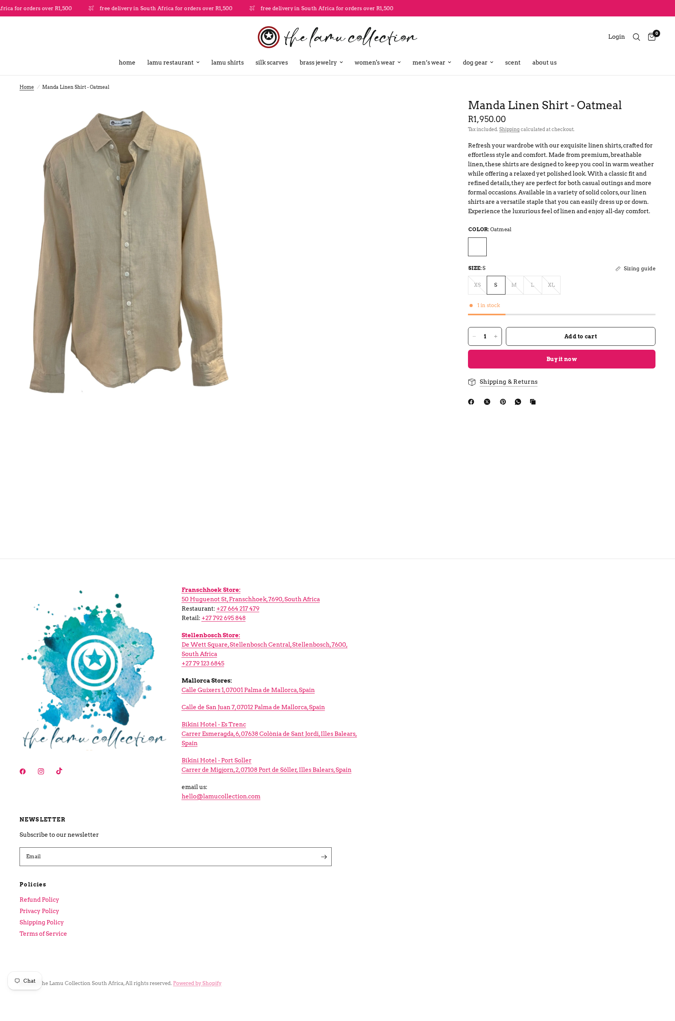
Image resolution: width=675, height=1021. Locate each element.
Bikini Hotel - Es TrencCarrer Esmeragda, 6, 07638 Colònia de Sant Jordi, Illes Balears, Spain (269, 734)
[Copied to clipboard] (534, 401)
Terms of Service (43, 933)
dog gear (475, 62)
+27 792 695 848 (224, 618)
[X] (488, 401)
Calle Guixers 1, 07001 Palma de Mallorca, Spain (248, 690)
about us (544, 62)
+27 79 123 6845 (203, 663)
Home (27, 87)
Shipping (509, 129)
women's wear (375, 62)
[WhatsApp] (519, 401)
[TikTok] (64, 771)
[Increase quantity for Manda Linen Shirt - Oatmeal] (496, 336)
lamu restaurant (170, 62)
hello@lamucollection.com (221, 796)
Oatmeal (477, 246)
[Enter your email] (324, 856)
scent (513, 62)
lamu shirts (227, 62)
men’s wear (428, 62)
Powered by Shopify (197, 983)
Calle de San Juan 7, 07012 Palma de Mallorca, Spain (253, 707)
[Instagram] (46, 771)
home (127, 62)
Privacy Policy (39, 911)
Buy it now (561, 359)
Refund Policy (39, 899)
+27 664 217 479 (237, 608)
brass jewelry (318, 62)
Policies (33, 884)
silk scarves (271, 62)
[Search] (636, 37)
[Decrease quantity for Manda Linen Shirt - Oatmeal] (474, 336)
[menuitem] (127, 62)
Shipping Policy (42, 922)
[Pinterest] (504, 401)
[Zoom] (215, 115)
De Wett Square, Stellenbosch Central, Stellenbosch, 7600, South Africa (265, 645)
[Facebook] (472, 401)
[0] (649, 37)
